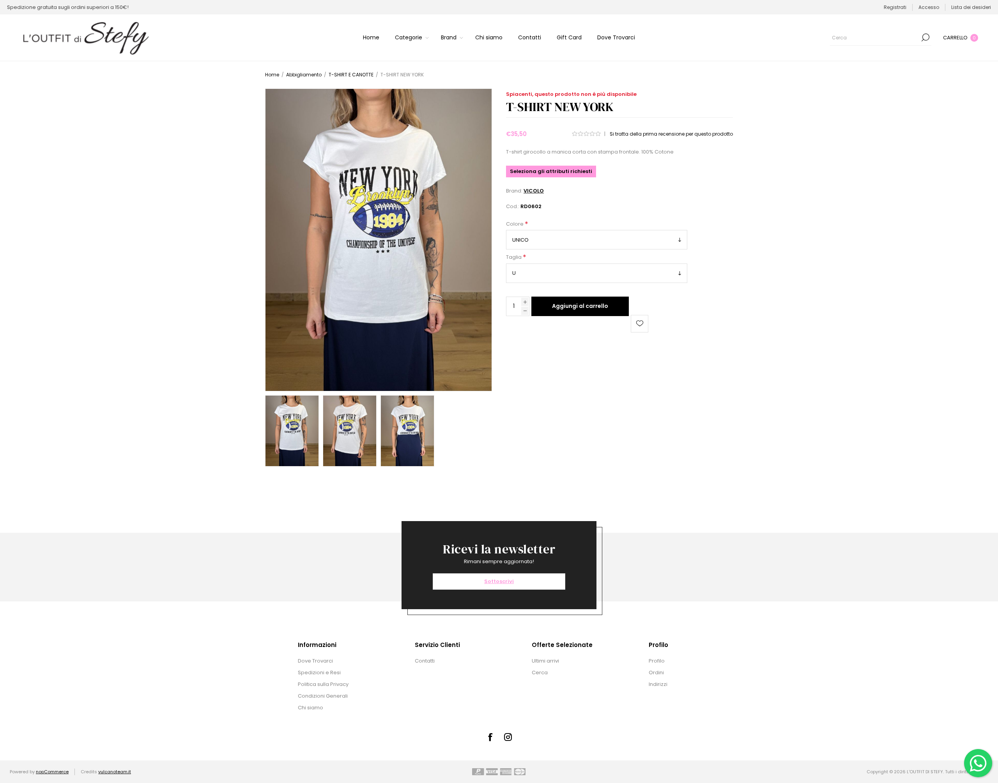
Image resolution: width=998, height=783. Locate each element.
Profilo (657, 661)
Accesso (928, 7)
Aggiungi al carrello (580, 306)
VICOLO (534, 190)
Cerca (925, 37)
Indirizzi (658, 684)
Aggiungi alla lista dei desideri (639, 323)
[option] (292, 431)
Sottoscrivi (499, 581)
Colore (515, 224)
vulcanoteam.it (114, 772)
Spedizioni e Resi (319, 672)
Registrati (895, 7)
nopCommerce (52, 772)
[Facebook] (490, 737)
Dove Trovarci (315, 661)
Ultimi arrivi (545, 661)
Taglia (514, 257)
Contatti (425, 661)
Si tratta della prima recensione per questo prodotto (671, 134)
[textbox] (875, 37)
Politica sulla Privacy (323, 684)
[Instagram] (508, 737)
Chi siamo (310, 707)
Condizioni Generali (323, 696)
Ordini (656, 672)
